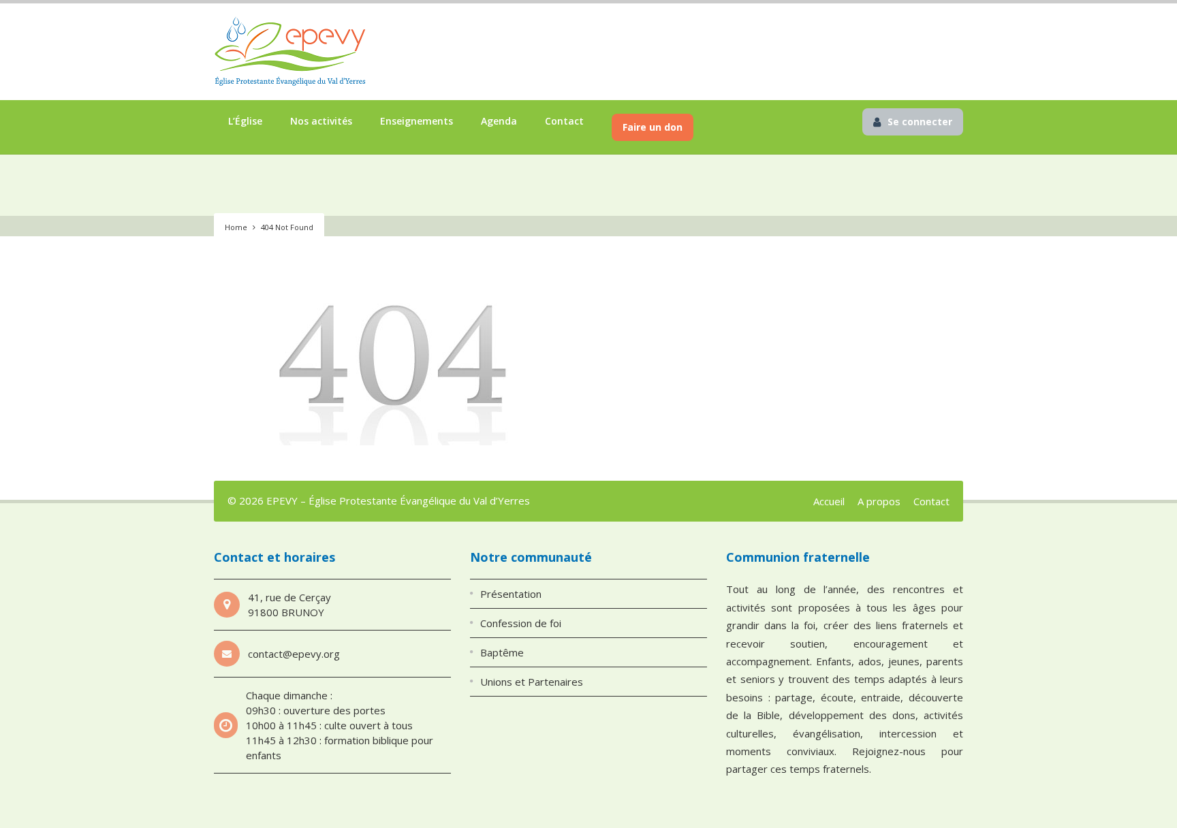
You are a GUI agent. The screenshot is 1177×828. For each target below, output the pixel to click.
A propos (879, 501)
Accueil (829, 501)
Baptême (502, 652)
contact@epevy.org (294, 653)
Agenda (499, 120)
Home (236, 227)
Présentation (511, 594)
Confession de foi (520, 623)
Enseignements (416, 120)
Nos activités (321, 120)
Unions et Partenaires (531, 681)
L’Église (245, 120)
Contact (564, 120)
